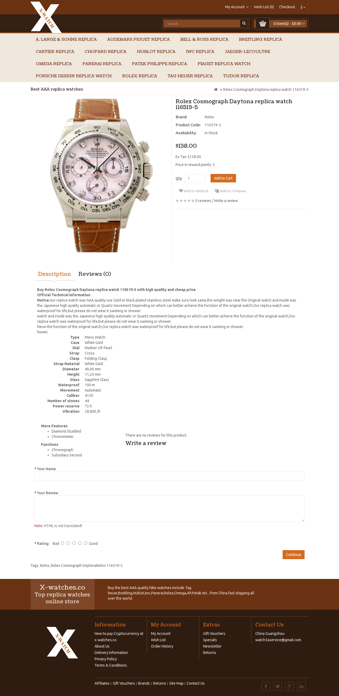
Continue (293, 555)
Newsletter (212, 646)
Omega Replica (54, 64)
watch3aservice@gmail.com (278, 640)
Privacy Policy (106, 659)
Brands (144, 683)
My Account (161, 633)
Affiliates (102, 683)
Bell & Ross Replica (204, 39)
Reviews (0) (94, 274)
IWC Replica (200, 52)
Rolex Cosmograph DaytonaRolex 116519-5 (87, 565)
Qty (179, 178)
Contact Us (196, 683)
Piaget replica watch (224, 64)
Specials (210, 640)
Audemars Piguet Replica (138, 39)
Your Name (46, 469)
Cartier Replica (55, 52)
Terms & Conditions (111, 665)
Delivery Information (111, 652)
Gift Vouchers (214, 633)
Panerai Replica (101, 64)
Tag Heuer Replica (190, 76)
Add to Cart (223, 178)
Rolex (209, 117)
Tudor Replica (241, 76)
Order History (162, 646)
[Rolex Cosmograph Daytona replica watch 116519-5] (98, 175)
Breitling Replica (260, 39)
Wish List (158, 640)
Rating (43, 543)
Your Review (47, 493)
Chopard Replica (105, 52)
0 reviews (203, 201)
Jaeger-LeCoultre (247, 52)
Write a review (226, 201)
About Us (102, 646)
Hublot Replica (156, 52)
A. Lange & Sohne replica (66, 39)
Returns (209, 652)
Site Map (176, 683)
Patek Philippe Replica (159, 64)
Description (54, 274)
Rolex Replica (139, 76)
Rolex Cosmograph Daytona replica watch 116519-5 (266, 89)
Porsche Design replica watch (73, 76)
